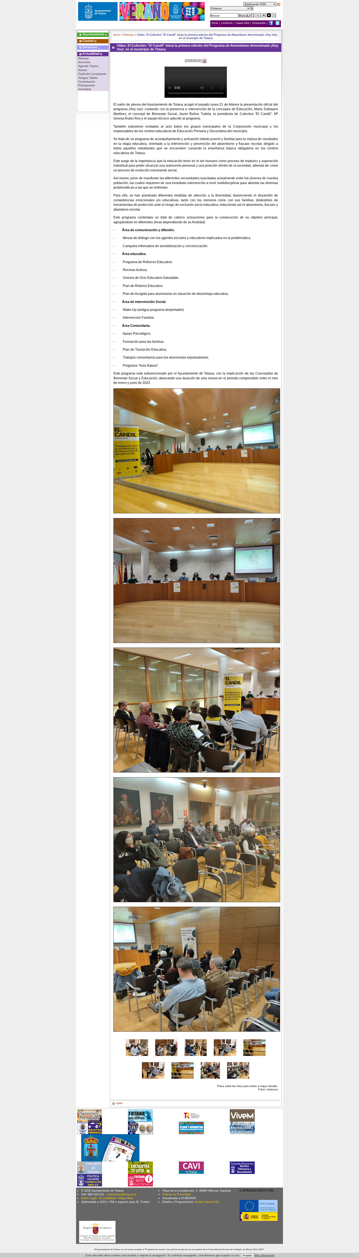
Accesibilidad (107, 1198)
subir (119, 1103)
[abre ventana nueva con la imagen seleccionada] (137, 1047)
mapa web (243, 23)
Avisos (82, 70)
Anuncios (84, 62)
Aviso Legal (88, 1198)
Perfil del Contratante (92, 74)
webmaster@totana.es (121, 1194)
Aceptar (247, 1255)
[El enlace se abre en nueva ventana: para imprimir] (204, 60)
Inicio (117, 34)
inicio (215, 23)
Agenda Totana (88, 66)
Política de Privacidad (176, 1194)
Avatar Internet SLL (207, 1201)
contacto (226, 23)
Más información (264, 1255)
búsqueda (259, 23)
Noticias (83, 58)
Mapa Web (126, 1198)
